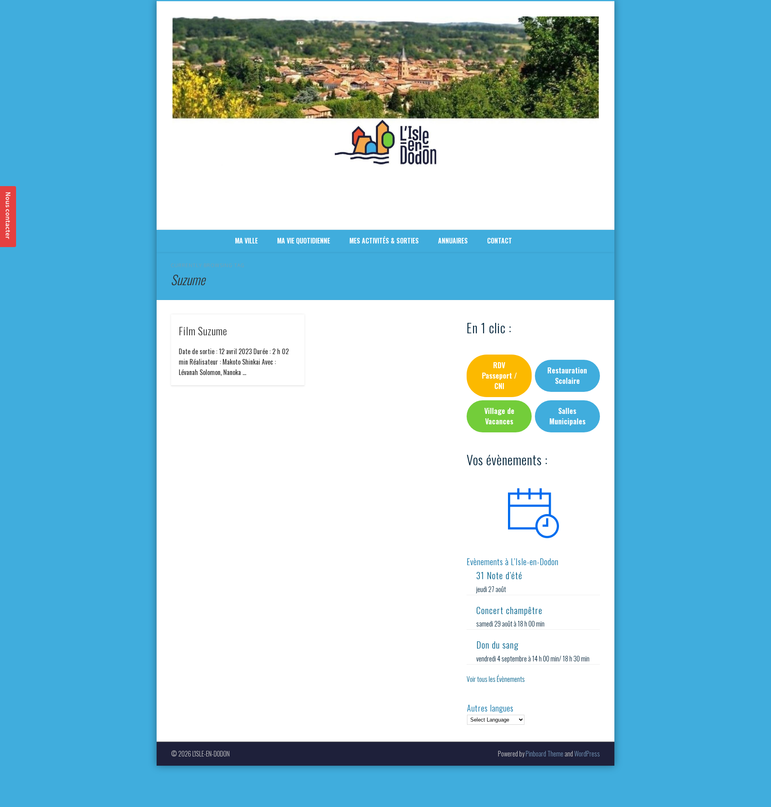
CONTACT (499, 240)
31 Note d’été (499, 575)
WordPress (587, 753)
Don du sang (497, 644)
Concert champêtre (509, 610)
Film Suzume (203, 331)
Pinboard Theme (544, 753)
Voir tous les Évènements (496, 679)
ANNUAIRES (453, 240)
